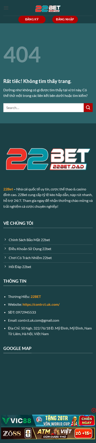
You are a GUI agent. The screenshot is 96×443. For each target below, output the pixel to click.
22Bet (8, 189)
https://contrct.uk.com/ (41, 304)
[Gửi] (88, 107)
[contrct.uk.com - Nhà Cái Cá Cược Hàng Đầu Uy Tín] (48, 8)
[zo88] (48, 433)
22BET (36, 296)
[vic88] (48, 420)
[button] (6, 7)
